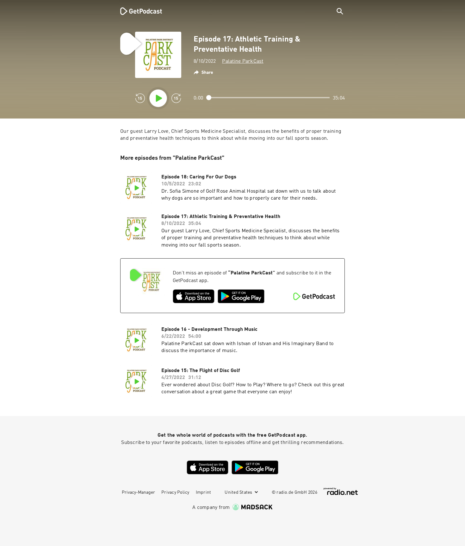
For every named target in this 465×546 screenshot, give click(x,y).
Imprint (203, 492)
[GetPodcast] (137, 11)
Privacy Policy (175, 492)
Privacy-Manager (138, 492)
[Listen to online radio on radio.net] (341, 491)
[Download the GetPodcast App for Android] (241, 296)
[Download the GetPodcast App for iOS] (193, 296)
